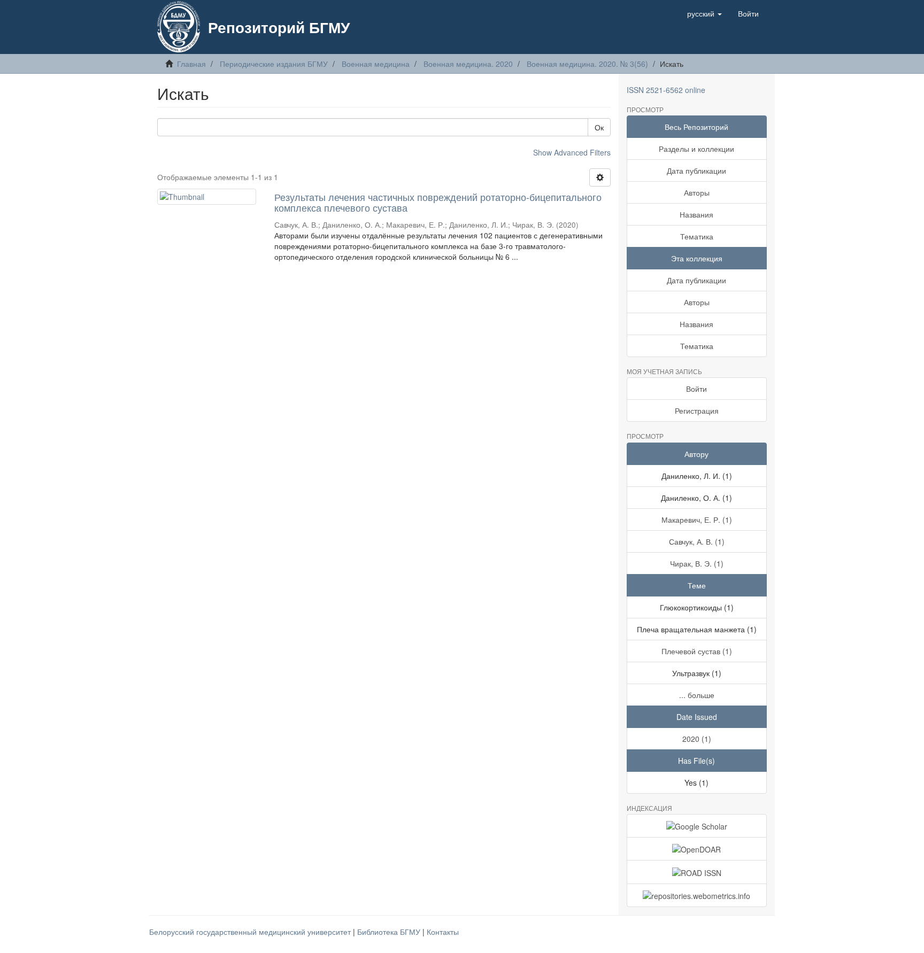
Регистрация (697, 410)
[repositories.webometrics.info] (697, 895)
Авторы (697, 192)
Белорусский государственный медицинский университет (251, 931)
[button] (704, 13)
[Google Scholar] (697, 826)
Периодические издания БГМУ (274, 63)
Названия (696, 214)
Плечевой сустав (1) (696, 651)
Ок (599, 127)
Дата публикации (696, 170)
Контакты (443, 931)
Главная (191, 63)
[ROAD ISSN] (697, 872)
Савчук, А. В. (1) (697, 541)
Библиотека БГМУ (389, 931)
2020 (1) (696, 738)
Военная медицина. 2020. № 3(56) (587, 63)
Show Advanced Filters (572, 152)
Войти (696, 388)
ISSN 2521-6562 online (666, 89)
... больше (696, 694)
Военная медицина (376, 63)
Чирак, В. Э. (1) (696, 563)
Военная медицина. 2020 (468, 63)
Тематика (696, 236)
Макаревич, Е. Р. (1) (696, 519)
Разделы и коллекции (696, 148)
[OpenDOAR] (697, 849)
